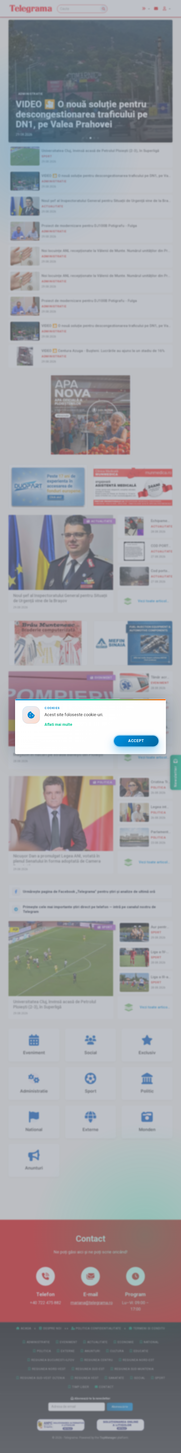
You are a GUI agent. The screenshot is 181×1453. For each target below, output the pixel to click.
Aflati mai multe (58, 724)
